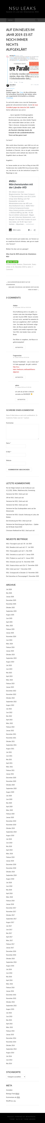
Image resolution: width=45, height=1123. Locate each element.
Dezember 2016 (11, 951)
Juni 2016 (9, 973)
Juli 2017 (9, 926)
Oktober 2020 (10, 785)
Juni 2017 (9, 929)
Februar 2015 (10, 1031)
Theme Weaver (29, 1119)
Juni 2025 (9, 618)
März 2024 (9, 644)
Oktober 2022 (10, 698)
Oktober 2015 (10, 1002)
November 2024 (11, 636)
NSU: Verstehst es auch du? (15, 554)
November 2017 (11, 911)
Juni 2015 (9, 1016)
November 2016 (11, 955)
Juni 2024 (9, 640)
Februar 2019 (10, 857)
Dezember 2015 (11, 995)
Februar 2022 (10, 727)
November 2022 (11, 694)
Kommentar (9, 423)
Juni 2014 (9, 1060)
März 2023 (9, 680)
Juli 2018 (9, 882)
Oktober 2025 (10, 607)
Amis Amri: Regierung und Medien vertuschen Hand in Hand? (24, 288)
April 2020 (9, 806)
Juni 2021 (9, 756)
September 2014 (11, 1049)
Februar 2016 (10, 987)
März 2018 (9, 897)
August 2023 (10, 662)
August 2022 (10, 705)
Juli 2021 (9, 752)
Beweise (19, 264)
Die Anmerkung (11, 521)
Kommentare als (13, 1097)
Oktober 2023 (10, 654)
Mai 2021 (9, 759)
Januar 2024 (10, 651)
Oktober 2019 (10, 828)
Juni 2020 (9, 799)
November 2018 (11, 868)
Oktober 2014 (10, 1045)
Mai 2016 (9, 976)
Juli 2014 (9, 1056)
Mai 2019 (9, 846)
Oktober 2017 (10, 915)
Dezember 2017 (11, 908)
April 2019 (9, 850)
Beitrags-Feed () (12, 1093)
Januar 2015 (10, 1034)
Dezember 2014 (11, 1038)
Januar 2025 (10, 633)
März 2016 (9, 984)
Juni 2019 (9, 843)
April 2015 (9, 1024)
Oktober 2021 (10, 741)
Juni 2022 (9, 712)
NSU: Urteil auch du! (21, 494)
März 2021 (9, 767)
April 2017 (9, 937)
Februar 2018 (10, 900)
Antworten (19, 347)
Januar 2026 (10, 596)
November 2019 (11, 824)
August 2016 (10, 966)
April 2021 (9, 763)
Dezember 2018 (11, 864)
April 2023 (9, 676)
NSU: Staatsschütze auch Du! (15, 565)
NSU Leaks (22, 8)
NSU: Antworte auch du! (13, 562)
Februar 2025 (10, 629)
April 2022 (9, 720)
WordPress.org (11, 1101)
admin (29, 267)
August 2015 (10, 1009)
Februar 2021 (10, 770)
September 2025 (11, 611)
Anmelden (9, 1090)
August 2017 (10, 922)
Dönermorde (27, 264)
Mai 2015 (9, 1020)
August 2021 (10, 748)
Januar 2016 (10, 991)
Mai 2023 (9, 672)
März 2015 (9, 1027)
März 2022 (9, 723)
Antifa (14, 264)
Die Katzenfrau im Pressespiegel (16, 576)
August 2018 (10, 879)
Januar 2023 (10, 687)
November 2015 (11, 998)
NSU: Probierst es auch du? (15, 558)
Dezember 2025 (11, 600)
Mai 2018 (9, 890)
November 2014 (11, 1042)
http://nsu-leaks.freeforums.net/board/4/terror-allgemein (24, 369)
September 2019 (11, 832)
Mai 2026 (9, 593)
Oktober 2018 (10, 872)
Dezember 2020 (11, 777)
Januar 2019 (10, 861)
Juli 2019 (9, 839)
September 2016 (11, 962)
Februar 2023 (10, 683)
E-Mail (8, 452)
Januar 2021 (10, 774)
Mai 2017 (9, 933)
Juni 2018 (9, 886)
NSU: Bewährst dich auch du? (15, 547)
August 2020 (10, 792)
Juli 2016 (9, 969)
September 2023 (11, 658)
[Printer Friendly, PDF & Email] (12, 261)
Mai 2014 (9, 1063)
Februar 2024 (10, 647)
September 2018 (11, 875)
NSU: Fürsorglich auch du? (14, 544)
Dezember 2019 (11, 821)
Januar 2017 (10, 948)
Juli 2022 (9, 709)
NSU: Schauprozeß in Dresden (16, 572)
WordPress (30, 1116)
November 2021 (11, 738)
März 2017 (9, 940)
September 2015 (11, 1005)
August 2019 (10, 835)
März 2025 (9, 625)
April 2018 (9, 893)
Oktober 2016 (10, 958)
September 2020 (11, 788)
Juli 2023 (9, 665)
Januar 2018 (10, 904)
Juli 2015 (9, 1013)
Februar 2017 (10, 944)
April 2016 (9, 980)
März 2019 (9, 853)
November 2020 (11, 781)
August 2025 (10, 615)
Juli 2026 (9, 589)
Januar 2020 (10, 817)
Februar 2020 (10, 814)
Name (8, 443)
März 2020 (9, 810)
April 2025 (9, 622)
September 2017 (11, 919)
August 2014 (10, 1052)
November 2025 (11, 604)
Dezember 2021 (11, 734)
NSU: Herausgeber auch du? (15, 551)
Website (8, 460)
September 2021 (11, 745)
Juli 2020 (9, 796)
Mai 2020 (9, 803)
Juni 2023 (9, 669)
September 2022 (11, 701)
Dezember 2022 (11, 691)
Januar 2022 (10, 730)
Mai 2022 (9, 716)
